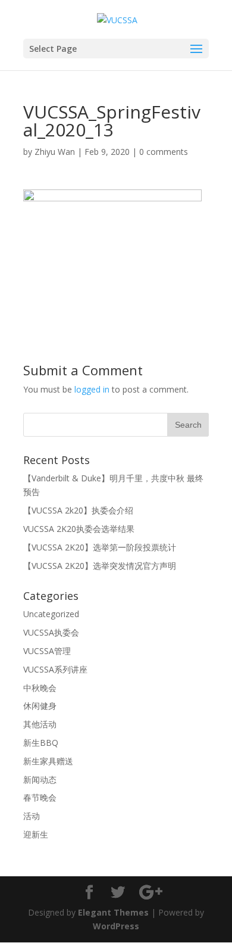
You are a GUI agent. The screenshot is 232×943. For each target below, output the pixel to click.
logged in (91, 389)
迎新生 (35, 834)
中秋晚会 (40, 687)
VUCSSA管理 (47, 650)
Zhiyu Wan (55, 151)
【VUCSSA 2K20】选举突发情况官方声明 (99, 565)
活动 (31, 815)
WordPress (116, 926)
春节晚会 (40, 797)
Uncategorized (51, 614)
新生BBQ (40, 742)
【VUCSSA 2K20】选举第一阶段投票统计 (99, 547)
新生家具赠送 (48, 761)
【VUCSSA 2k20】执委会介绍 (78, 510)
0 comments (163, 151)
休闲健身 (40, 705)
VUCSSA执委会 (51, 632)
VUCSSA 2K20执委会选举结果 (78, 528)
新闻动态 (40, 779)
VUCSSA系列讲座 (55, 669)
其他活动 (40, 724)
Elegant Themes (113, 912)
